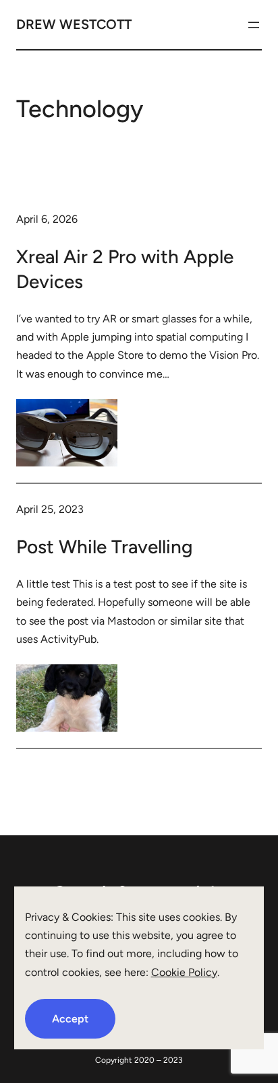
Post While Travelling (104, 546)
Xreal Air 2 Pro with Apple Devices (124, 268)
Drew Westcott (74, 24)
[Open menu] (254, 25)
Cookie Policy (184, 972)
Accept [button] (70, 1018)
